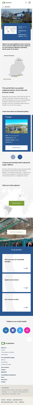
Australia (4, 390)
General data (4, 354)
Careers (3, 381)
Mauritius (10, 391)
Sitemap (9, 399)
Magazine (4, 372)
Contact (3, 399)
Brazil (8, 390)
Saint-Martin (13, 393)
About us (3, 347)
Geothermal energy (6, 364)
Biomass (3, 359)
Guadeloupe (25, 390)
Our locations (5, 367)
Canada (12, 390)
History (3, 350)
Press (2, 377)
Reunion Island (5, 393)
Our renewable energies (8, 357)
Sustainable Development (8, 374)
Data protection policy (7, 402)
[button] (20, 157)
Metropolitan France (23, 391)
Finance (3, 369)
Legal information (17, 399)
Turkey (18, 393)
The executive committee (7, 352)
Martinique (4, 391)
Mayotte (16, 391)
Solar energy (4, 362)
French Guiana (18, 390)
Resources (4, 379)
